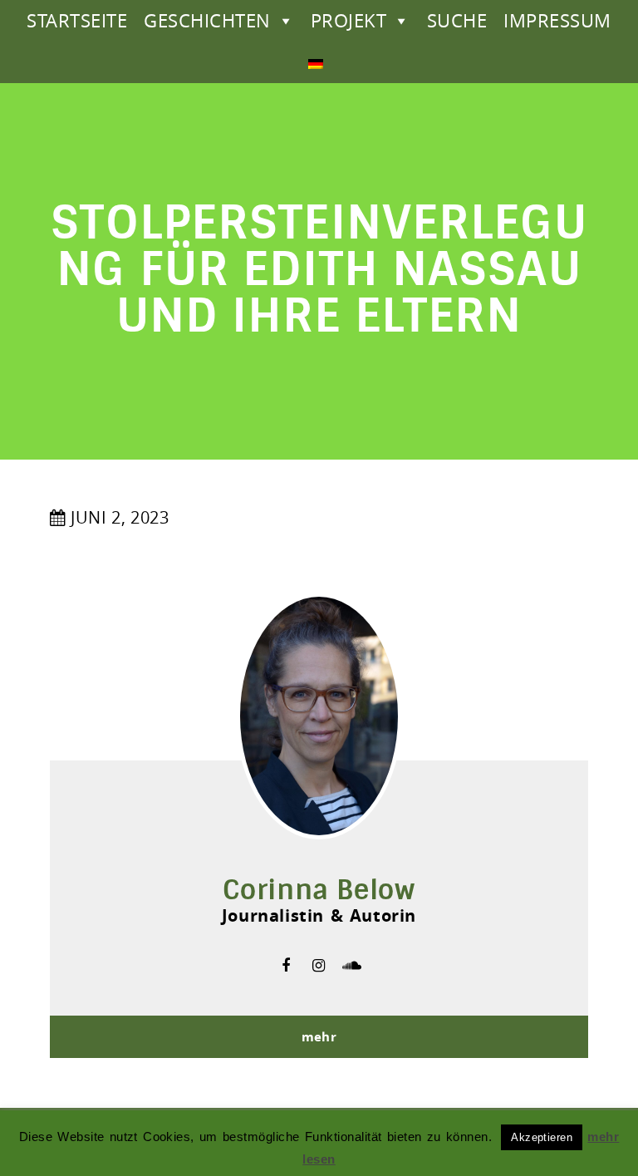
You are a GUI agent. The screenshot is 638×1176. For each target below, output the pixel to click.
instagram (319, 965)
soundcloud (352, 965)
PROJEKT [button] (348, 20)
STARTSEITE (77, 20)
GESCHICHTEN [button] (207, 20)
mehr (319, 1037)
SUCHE (457, 20)
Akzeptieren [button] (541, 1137)
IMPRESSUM (557, 20)
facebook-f (285, 965)
